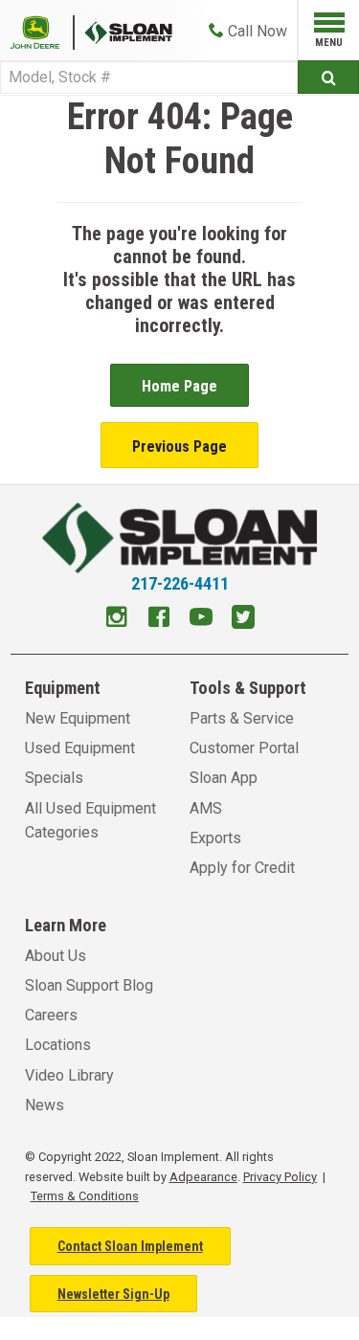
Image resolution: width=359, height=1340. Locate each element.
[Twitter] (243, 619)
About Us (55, 956)
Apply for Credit (242, 868)
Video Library (69, 1075)
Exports (215, 838)
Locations (58, 1045)
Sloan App (224, 778)
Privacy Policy (280, 1177)
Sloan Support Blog (89, 985)
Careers (51, 1015)
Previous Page (179, 446)
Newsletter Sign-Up (113, 1294)
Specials (54, 778)
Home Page (179, 386)
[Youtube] (201, 619)
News (44, 1105)
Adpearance (203, 1177)
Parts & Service (242, 718)
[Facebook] (158, 619)
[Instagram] (116, 619)
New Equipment (77, 718)
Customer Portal (244, 748)
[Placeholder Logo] (42, 31)
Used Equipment (80, 748)
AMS (206, 808)
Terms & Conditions (85, 1196)
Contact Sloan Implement (130, 1246)
